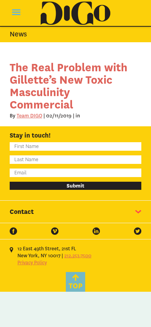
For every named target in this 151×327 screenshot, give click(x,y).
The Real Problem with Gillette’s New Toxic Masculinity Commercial (68, 86)
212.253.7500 (77, 256)
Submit (75, 185)
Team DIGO (29, 115)
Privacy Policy (32, 263)
